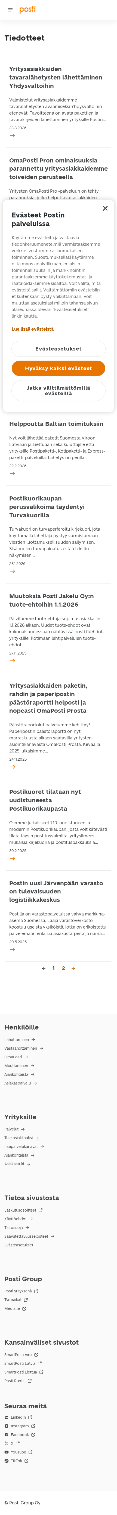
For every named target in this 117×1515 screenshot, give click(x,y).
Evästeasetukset (18, 1245)
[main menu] (10, 10)
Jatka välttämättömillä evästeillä (59, 391)
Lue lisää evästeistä (33, 329)
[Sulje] (105, 208)
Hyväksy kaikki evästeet (58, 368)
